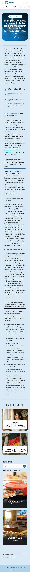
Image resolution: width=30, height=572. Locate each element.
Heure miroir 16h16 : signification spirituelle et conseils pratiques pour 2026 (15, 425)
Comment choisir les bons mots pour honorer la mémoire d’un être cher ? (15, 99)
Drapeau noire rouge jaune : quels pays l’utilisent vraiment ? (15, 450)
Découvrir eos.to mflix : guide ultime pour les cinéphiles (15, 538)
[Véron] (9, 2)
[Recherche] (23, 2)
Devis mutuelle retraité (9, 557)
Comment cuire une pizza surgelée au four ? (15, 502)
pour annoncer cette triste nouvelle (13, 150)
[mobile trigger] (3, 2)
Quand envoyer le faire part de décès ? (14, 94)
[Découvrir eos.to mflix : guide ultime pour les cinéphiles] (15, 527)
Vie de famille (15, 16)
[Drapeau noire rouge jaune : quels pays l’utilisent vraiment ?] (15, 444)
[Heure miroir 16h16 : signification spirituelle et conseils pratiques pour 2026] (15, 420)
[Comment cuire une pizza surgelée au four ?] (15, 490)
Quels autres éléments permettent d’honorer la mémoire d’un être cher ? (15, 105)
